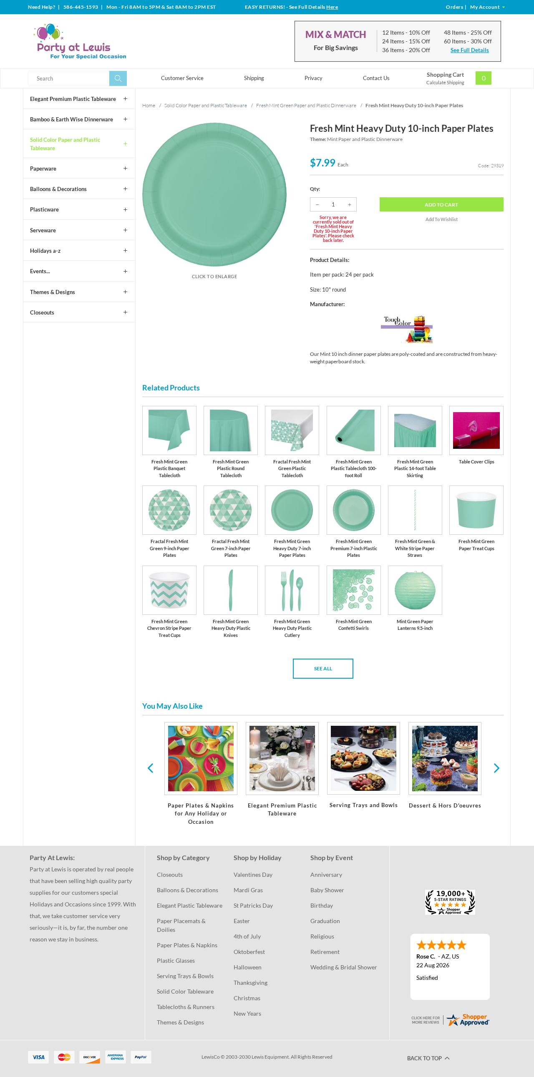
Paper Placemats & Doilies (182, 925)
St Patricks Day (253, 905)
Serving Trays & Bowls (185, 975)
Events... (40, 271)
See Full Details (470, 50)
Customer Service (182, 78)
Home (148, 105)
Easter (242, 920)
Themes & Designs (52, 292)
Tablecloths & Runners (185, 1006)
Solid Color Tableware (185, 991)
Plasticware (44, 209)
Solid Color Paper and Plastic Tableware (65, 143)
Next (496, 767)
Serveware (43, 230)
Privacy (313, 78)
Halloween (248, 967)
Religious (322, 936)
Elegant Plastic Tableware (189, 905)
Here (332, 7)
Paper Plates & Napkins (187, 945)
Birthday (321, 905)
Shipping (254, 78)
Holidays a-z (45, 250)
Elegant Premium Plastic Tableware (73, 99)
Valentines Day (253, 874)
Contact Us (376, 78)
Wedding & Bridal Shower (343, 967)
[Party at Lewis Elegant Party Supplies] (99, 41)
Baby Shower (327, 889)
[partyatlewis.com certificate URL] (450, 1019)
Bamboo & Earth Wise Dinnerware (71, 119)
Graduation (325, 920)
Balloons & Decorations (58, 189)
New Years (247, 1013)
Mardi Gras (248, 889)
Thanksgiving (250, 982)
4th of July (247, 936)
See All (323, 668)
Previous (150, 767)
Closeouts (42, 312)
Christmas (247, 998)
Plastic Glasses (176, 960)
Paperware (43, 168)
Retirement (325, 951)
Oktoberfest (249, 951)
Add (441, 204)
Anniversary (326, 874)
